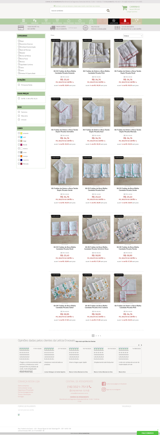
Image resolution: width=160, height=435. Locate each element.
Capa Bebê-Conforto (26, 64)
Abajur (22, 41)
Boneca (22, 62)
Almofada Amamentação (28, 47)
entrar (58, 6)
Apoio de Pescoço (25, 50)
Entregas (21, 396)
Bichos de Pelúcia (25, 56)
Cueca (22, 67)
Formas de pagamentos (25, 392)
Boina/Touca (24, 59)
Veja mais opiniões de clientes (85, 341)
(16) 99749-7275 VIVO (134, 2)
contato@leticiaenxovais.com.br (79, 393)
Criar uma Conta (79, 6)
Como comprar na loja (25, 388)
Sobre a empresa (23, 386)
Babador (22, 53)
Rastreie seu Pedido (93, 6)
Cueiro (22, 70)
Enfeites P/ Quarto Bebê (27, 73)
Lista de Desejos (67, 6)
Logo (28, 11)
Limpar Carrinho (132, 12)
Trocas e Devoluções (24, 394)
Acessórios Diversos (26, 44)
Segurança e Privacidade (25, 390)
